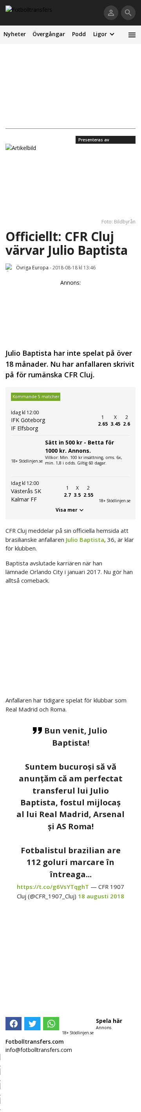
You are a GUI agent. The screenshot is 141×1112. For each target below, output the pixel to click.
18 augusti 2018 (101, 896)
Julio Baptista (85, 539)
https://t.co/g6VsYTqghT (53, 887)
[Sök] (128, 12)
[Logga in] (111, 12)
